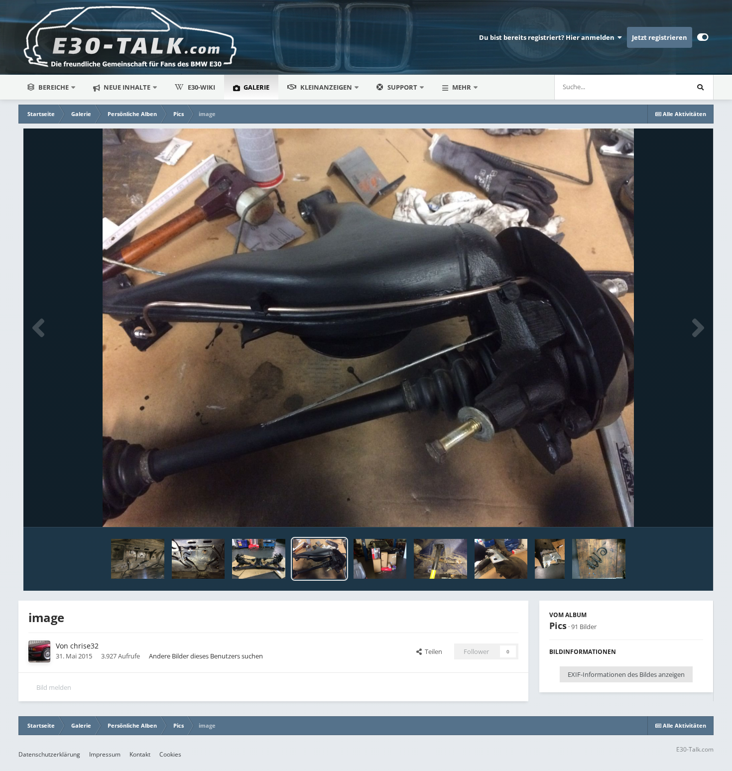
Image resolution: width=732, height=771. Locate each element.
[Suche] (700, 87)
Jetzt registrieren (659, 37)
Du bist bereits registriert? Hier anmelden (548, 37)
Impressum (105, 754)
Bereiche (53, 87)
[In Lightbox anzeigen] (368, 327)
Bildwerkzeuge (669, 509)
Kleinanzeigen (326, 87)
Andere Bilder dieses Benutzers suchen (206, 655)
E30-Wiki (201, 87)
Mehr (462, 87)
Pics (558, 626)
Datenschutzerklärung (49, 754)
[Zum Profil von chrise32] (39, 651)
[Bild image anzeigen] (137, 559)
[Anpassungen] (703, 37)
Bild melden (53, 687)
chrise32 (84, 645)
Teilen (432, 651)
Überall (664, 87)
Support (402, 87)
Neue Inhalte (126, 87)
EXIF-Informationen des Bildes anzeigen (626, 674)
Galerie (255, 87)
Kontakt (139, 754)
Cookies (170, 754)
